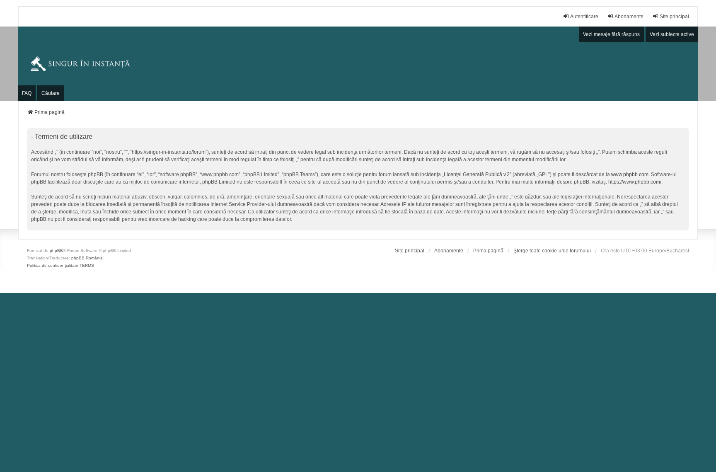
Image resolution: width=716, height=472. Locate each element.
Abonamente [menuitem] (628, 16)
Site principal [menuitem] (674, 16)
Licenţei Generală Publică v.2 (477, 174)
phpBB (56, 250)
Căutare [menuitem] (50, 93)
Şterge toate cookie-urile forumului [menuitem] (552, 251)
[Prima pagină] (358, 63)
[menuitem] (409, 250)
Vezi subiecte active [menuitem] (672, 34)
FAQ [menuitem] (26, 93)
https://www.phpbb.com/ (634, 182)
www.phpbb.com (629, 174)
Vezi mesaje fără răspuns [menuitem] (611, 34)
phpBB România (87, 258)
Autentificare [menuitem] (584, 16)
